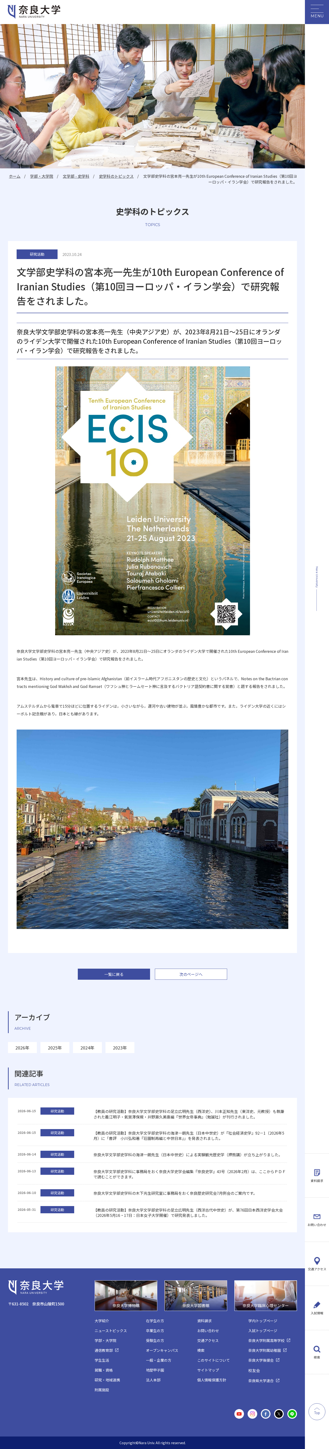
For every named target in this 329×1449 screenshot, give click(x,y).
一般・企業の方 (158, 1360)
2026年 (22, 1047)
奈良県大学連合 (261, 1380)
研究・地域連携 (107, 1379)
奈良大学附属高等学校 (266, 1340)
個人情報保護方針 (211, 1379)
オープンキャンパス (162, 1350)
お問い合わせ (317, 1224)
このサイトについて (213, 1360)
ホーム (14, 176)
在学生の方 (155, 1320)
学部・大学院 (41, 176)
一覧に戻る (114, 974)
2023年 (120, 1047)
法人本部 (153, 1379)
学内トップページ (262, 1320)
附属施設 (102, 1389)
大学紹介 (102, 1320)
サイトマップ (208, 1370)
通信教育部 (104, 1350)
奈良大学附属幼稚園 (264, 1350)
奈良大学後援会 (261, 1360)
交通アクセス (317, 1269)
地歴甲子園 (155, 1370)
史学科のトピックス (116, 176)
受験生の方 (155, 1340)
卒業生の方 (155, 1330)
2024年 (87, 1047)
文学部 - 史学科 (76, 176)
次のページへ (191, 974)
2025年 (55, 1047)
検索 (317, 1357)
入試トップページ (262, 1330)
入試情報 (317, 1313)
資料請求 (317, 1180)
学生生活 (102, 1360)
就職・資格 (104, 1370)
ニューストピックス (111, 1330)
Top (317, 1413)
